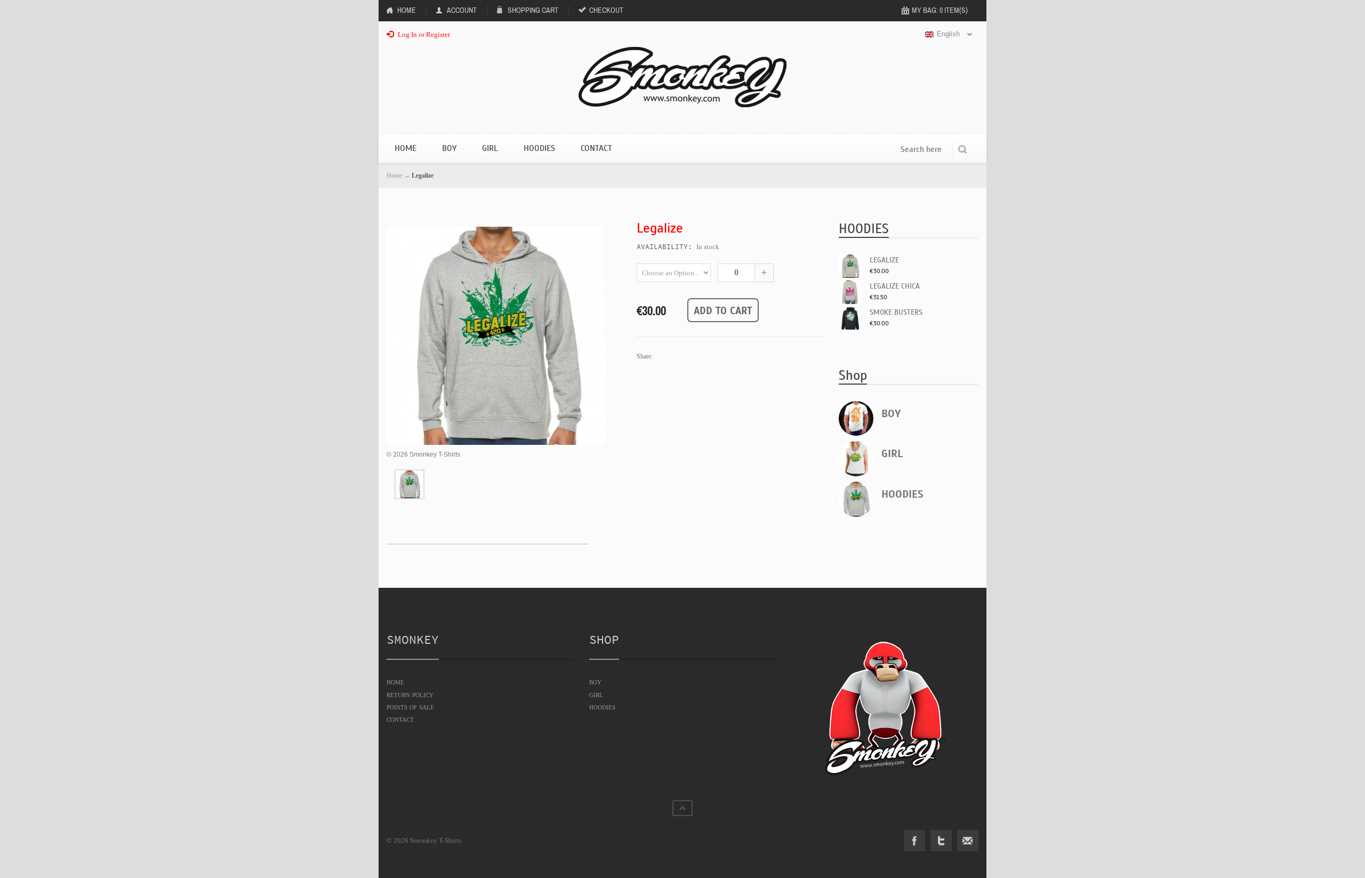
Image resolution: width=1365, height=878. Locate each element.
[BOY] (856, 418)
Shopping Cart (533, 10)
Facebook (914, 840)
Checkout (606, 10)
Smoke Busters (896, 312)
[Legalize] (850, 266)
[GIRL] (856, 458)
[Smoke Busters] (850, 318)
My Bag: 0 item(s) (940, 10)
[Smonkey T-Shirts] (682, 77)
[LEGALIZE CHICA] (850, 292)
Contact (596, 148)
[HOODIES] (856, 499)
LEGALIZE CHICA (895, 286)
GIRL (892, 453)
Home (406, 10)
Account (462, 10)
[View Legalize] (409, 484)
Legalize (884, 260)
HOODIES (902, 494)
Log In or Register (423, 34)
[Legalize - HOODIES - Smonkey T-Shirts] (496, 336)
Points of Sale (410, 707)
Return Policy (410, 694)
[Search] (962, 149)
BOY (891, 413)
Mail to (967, 840)
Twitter (941, 840)
